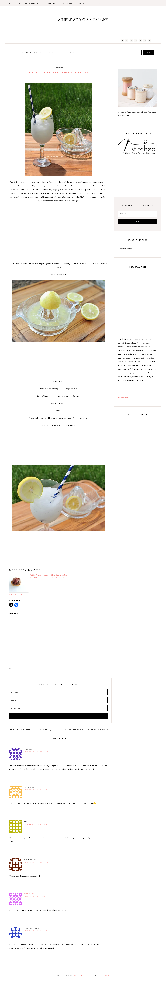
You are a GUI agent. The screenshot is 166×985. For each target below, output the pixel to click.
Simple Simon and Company (83, 21)
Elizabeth (29, 894)
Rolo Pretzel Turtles (15, 594)
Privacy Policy (124, 397)
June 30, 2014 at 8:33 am (35, 896)
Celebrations (58, 67)
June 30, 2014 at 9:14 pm (35, 930)
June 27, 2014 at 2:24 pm (35, 789)
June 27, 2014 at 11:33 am (36, 752)
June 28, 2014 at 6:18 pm (35, 824)
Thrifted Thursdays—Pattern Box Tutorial (39, 576)
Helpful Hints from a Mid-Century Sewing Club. (59, 576)
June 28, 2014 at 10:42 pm (36, 862)
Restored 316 (103, 975)
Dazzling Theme (81, 975)
